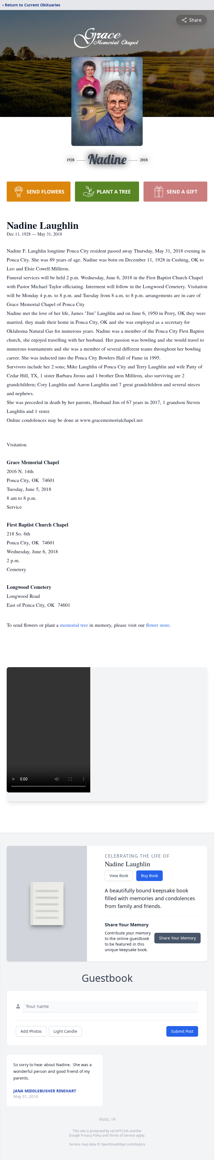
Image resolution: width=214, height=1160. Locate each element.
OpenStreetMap (113, 1144)
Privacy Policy (91, 1135)
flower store (157, 624)
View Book (119, 875)
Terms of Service (122, 1135)
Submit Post (182, 1031)
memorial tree (74, 624)
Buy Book (149, 875)
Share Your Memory (177, 938)
